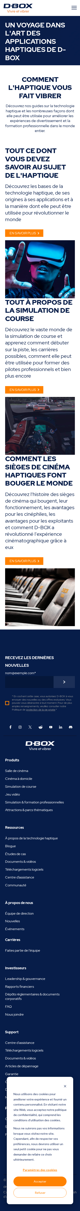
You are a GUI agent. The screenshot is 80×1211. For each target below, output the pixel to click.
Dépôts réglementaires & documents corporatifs (32, 996)
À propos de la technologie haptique (31, 838)
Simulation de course (20, 786)
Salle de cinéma (16, 771)
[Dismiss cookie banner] (65, 1086)
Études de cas (15, 854)
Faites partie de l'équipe (22, 950)
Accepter (40, 1181)
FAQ (8, 1006)
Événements (14, 929)
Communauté (15, 885)
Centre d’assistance (19, 877)
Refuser (40, 1192)
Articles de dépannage (21, 1066)
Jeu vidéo (12, 794)
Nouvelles (12, 921)
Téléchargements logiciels (24, 869)
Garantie (11, 1074)
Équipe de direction (19, 913)
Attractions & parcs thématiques (29, 810)
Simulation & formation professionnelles (34, 802)
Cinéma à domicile (18, 778)
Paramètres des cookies (40, 1170)
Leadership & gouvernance (25, 978)
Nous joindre (14, 1014)
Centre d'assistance (19, 1042)
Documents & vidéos (20, 861)
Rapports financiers (19, 986)
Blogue (10, 846)
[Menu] (74, 7)
